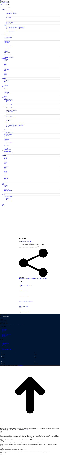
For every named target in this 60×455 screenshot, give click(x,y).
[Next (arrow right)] (1, 454)
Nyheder (22, 241)
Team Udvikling (4, 336)
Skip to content (2, 0)
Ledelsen (3, 331)
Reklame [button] (1, 445)
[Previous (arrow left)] (0, 454)
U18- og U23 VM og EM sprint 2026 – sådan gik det (25, 311)
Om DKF (3, 340)
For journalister (4, 329)
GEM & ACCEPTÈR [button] (3, 452)
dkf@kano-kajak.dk (6, 316)
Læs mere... (26, 429)
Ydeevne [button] (1, 440)
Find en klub (4, 348)
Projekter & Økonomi (5, 335)
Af (24, 241)
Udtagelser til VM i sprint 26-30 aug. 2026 (23, 306)
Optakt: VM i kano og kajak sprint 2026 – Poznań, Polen (25, 285)
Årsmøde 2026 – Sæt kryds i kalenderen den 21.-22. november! (26, 301)
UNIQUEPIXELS (20, 365)
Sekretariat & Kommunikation (6, 334)
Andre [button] (1, 447)
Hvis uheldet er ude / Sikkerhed (6, 349)
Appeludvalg (4, 330)
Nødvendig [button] (1, 450)
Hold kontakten (4, 345)
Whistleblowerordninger (5, 343)
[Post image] (33, 283)
